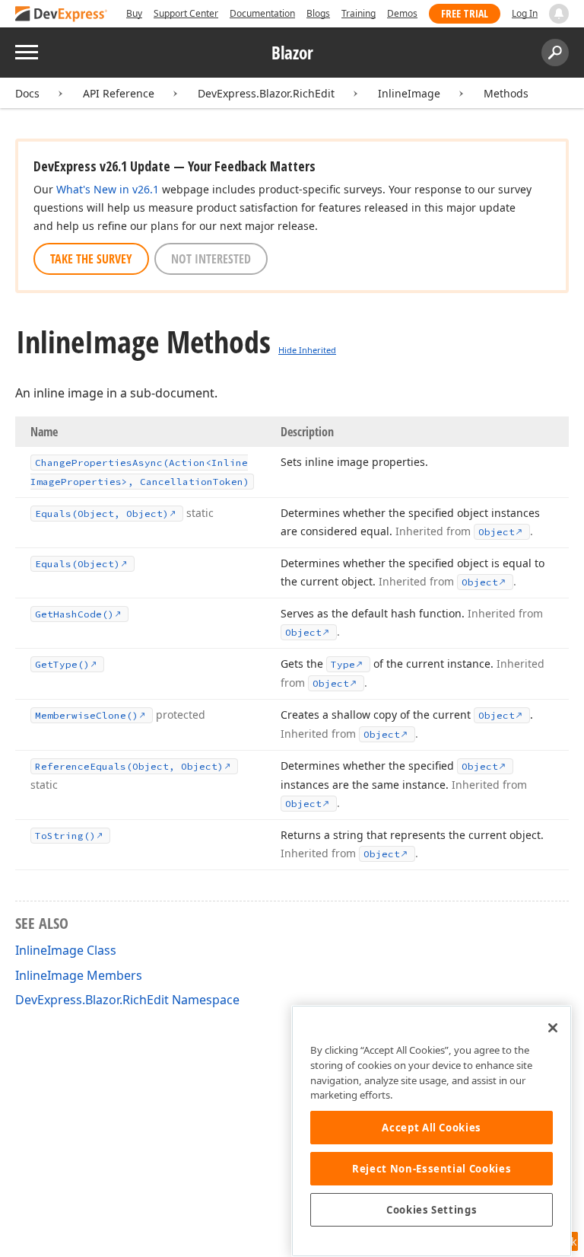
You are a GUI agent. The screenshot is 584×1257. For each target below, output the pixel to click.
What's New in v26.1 (107, 189)
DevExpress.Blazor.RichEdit (266, 93)
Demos (402, 13)
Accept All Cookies (431, 1127)
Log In (525, 13)
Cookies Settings (432, 1210)
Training (358, 13)
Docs (27, 93)
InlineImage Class (65, 950)
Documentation (262, 13)
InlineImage (409, 93)
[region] (431, 1131)
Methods (506, 93)
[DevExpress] (61, 15)
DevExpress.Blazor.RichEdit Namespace (127, 999)
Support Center (186, 13)
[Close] (553, 1028)
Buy (134, 13)
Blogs (318, 13)
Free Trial (464, 13)
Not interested (211, 258)
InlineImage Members (78, 975)
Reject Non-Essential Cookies (431, 1169)
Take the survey (91, 258)
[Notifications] (559, 14)
